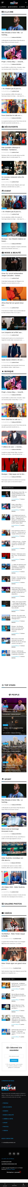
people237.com (6, 1161)
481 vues (4, 112)
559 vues (4, 443)
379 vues (4, 299)
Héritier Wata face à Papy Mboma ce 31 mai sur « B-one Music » (18, 1006)
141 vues (4, 58)
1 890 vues (3, 987)
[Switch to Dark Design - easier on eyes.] (23, 1184)
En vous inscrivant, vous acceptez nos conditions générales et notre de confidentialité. (15, 1066)
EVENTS (23, 7)
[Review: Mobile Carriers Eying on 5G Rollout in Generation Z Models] (14, 707)
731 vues (3, 605)
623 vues (4, 883)
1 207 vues (4, 930)
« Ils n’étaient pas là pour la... (12, 88)
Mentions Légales (11, 1169)
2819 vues (4, 144)
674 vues (4, 356)
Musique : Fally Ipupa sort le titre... (14, 474)
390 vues (3, 568)
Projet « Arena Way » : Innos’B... (13, 62)
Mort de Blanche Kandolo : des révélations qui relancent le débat (19, 996)
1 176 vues (4, 960)
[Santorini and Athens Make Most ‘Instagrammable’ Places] (14, 925)
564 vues (4, 854)
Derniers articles (8, 487)
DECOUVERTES (13, 7)
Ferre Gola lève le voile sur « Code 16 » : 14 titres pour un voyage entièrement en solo (19, 532)
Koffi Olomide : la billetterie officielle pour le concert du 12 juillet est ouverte (19, 985)
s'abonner (14, 1060)
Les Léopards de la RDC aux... (12, 332)
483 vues (4, 235)
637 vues (3, 619)
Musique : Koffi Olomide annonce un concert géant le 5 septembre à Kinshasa (19, 652)
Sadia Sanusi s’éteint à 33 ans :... (13, 360)
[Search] (25, 2)
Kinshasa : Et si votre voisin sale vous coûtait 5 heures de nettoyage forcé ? (19, 617)
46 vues (4, 29)
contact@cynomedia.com (9, 1142)
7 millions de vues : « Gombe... (12, 447)
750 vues (3, 591)
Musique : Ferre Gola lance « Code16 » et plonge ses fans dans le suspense (19, 578)
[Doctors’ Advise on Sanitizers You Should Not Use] (6, 494)
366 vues (4, 85)
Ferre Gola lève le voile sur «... (12, 115)
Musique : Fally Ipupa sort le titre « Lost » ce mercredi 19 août (19, 555)
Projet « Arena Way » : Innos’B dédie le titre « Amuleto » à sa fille (17, 506)
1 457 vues (3, 998)
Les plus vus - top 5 (8, 979)
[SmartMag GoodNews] (14, 2)
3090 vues (4, 173)
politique (10, 1067)
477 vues (3, 642)
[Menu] (3, 2)
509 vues (4, 471)
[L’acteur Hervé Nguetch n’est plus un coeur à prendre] (14, 23)
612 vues (4, 270)
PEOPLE (4, 7)
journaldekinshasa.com (9, 1164)
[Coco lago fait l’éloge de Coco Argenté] (14, 138)
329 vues (4, 329)
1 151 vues (3, 1033)
